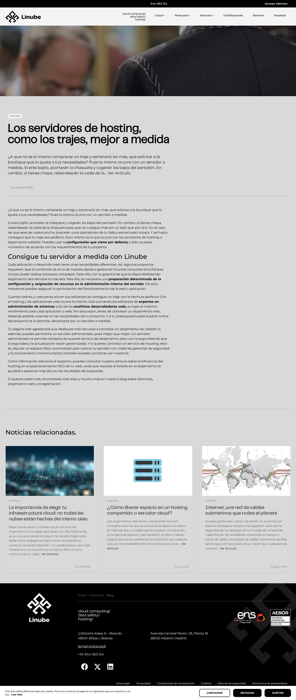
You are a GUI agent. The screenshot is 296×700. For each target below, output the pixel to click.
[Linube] (23, 17)
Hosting (15, 116)
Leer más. (17, 694)
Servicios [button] (206, 15)
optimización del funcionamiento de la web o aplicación (101, 289)
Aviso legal (123, 683)
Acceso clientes (276, 3)
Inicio (82, 595)
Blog (110, 595)
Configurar (215, 692)
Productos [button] (181, 15)
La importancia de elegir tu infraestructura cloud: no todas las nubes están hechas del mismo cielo (48, 514)
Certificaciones (233, 15)
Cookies (206, 683)
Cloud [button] (159, 15)
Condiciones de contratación (176, 683)
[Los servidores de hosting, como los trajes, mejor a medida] (148, 61)
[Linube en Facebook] (84, 666)
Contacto (96, 595)
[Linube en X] (97, 666)
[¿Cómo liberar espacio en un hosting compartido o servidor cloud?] (148, 471)
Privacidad (144, 683)
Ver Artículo (119, 173)
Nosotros (280, 15)
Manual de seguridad (232, 683)
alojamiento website (24, 242)
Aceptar (278, 692)
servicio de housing (143, 343)
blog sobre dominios (136, 379)
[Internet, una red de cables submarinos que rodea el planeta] (246, 471)
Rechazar (247, 692)
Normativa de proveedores (269, 683)
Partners (258, 15)
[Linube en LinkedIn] (110, 666)
